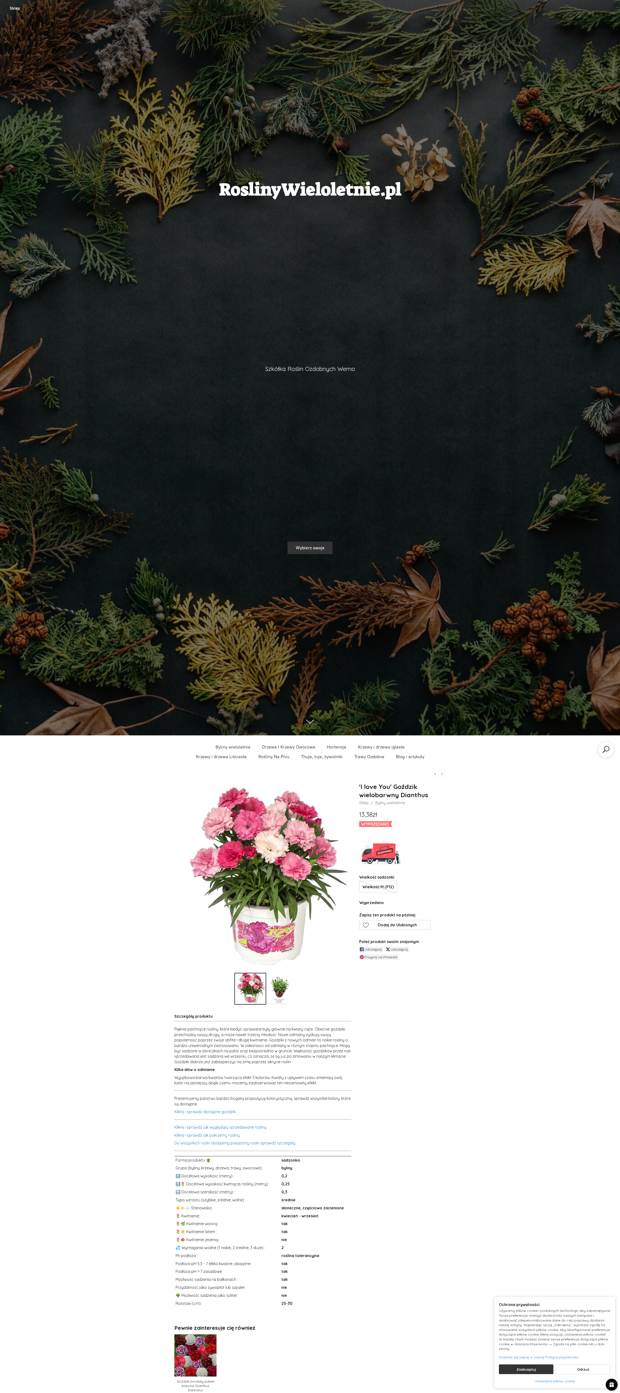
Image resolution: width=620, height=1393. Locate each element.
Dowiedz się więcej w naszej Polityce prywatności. (539, 1357)
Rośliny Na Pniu (273, 756)
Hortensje (336, 747)
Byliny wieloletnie (233, 747)
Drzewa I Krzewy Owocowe (288, 747)
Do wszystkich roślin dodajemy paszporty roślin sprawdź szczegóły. (235, 1143)
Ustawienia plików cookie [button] (555, 1381)
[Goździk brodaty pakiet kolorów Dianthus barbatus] (195, 1355)
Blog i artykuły (410, 756)
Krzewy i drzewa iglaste (381, 747)
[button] (395, 925)
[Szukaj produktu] (606, 749)
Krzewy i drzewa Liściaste (221, 756)
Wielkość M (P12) (378, 886)
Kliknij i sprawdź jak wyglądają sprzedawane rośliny (220, 1127)
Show (612, 1385)
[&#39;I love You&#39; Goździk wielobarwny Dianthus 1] (279, 988)
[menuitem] (435, 774)
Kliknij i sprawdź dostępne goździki (205, 1111)
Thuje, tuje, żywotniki (322, 756)
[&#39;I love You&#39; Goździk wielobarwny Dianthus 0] (250, 988)
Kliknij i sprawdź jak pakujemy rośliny (207, 1135)
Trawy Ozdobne (369, 756)
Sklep (15, 8)
